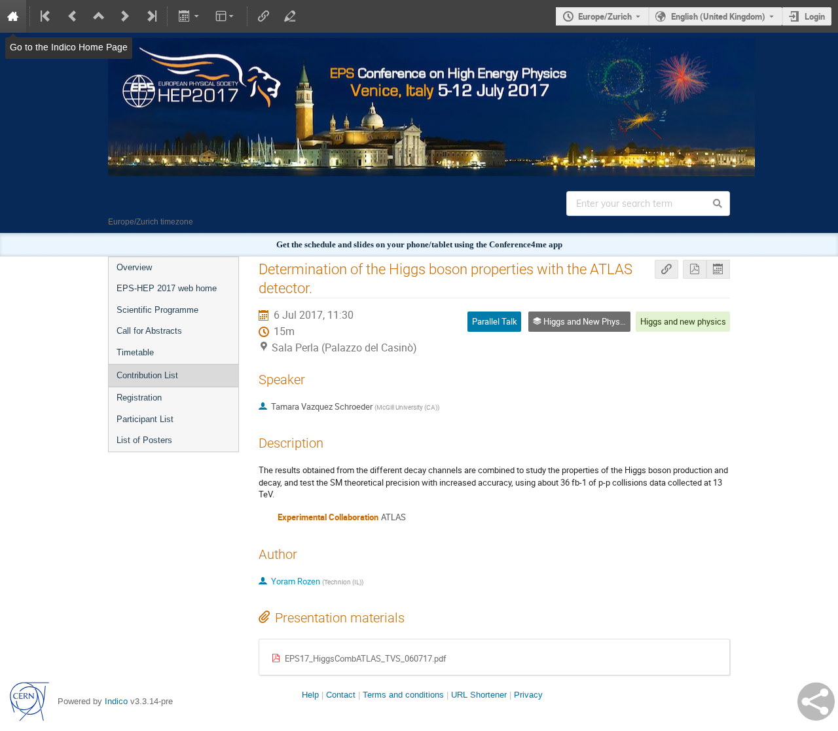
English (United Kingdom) (718, 16)
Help (310, 694)
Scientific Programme (157, 310)
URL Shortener (479, 694)
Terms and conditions (403, 694)
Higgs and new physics (683, 321)
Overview (134, 267)
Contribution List (147, 375)
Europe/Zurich (605, 16)
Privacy (528, 694)
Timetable (135, 352)
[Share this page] (816, 701)
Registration (139, 397)
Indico (116, 701)
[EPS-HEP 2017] (419, 47)
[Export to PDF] (694, 269)
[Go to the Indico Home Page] (13, 16)
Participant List (145, 419)
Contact (340, 694)
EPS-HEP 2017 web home (167, 288)
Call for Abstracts (149, 331)
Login (815, 16)
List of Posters (144, 440)
